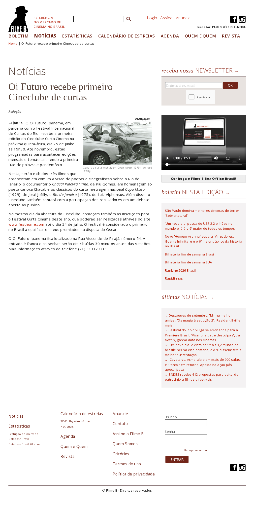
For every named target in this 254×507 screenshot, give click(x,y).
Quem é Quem (74, 446)
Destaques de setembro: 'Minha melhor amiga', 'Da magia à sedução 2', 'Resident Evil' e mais (203, 320)
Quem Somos (125, 443)
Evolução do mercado (23, 434)
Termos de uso (127, 464)
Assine (166, 18)
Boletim (18, 36)
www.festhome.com (26, 224)
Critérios (121, 454)
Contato (120, 423)
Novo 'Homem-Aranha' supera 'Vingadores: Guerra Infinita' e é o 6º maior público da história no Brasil (203, 241)
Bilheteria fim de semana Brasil (190, 254)
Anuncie (183, 18)
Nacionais (67, 426)
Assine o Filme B (128, 433)
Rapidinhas (174, 278)
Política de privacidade (134, 474)
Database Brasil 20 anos (24, 444)
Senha (170, 431)
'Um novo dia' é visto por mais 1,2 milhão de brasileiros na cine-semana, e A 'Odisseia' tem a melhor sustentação (203, 350)
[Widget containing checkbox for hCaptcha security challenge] (214, 97)
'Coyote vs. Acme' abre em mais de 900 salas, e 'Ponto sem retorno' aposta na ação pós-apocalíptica (203, 364)
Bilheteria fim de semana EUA (188, 262)
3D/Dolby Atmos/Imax (75, 421)
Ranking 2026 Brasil (180, 270)
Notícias (45, 36)
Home (13, 43)
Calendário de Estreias (126, 36)
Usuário (171, 417)
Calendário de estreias (82, 413)
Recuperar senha (195, 450)
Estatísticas (77, 36)
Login (152, 18)
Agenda (170, 36)
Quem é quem (200, 36)
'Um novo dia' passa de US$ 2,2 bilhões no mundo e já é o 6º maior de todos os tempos (200, 226)
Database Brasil (18, 439)
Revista (231, 36)
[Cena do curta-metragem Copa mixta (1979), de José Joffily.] (117, 143)
